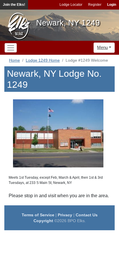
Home (14, 60)
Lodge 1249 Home (43, 60)
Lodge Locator (71, 5)
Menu (102, 47)
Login (111, 5)
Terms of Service (38, 215)
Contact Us (87, 215)
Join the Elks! (14, 5)
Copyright (43, 220)
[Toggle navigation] (11, 47)
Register (94, 5)
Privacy (65, 215)
